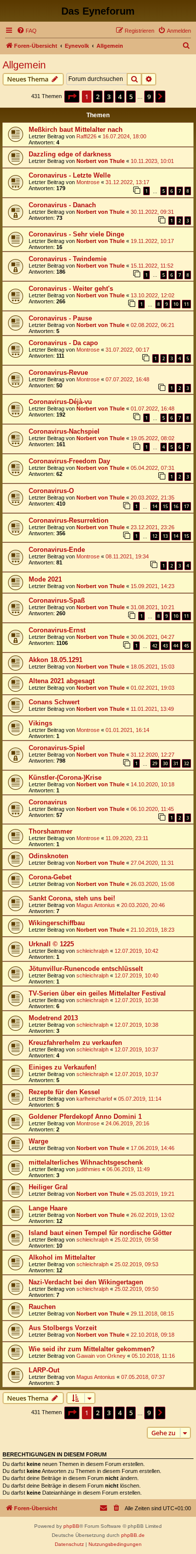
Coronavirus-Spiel (57, 748)
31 (175, 763)
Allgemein (24, 64)
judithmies (88, 1169)
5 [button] (131, 96)
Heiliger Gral (48, 1187)
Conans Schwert (54, 702)
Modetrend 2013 (53, 1018)
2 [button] (98, 96)
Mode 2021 (45, 579)
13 (165, 536)
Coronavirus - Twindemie (68, 259)
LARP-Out (44, 1370)
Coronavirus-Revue (58, 372)
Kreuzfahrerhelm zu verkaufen (75, 1042)
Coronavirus (48, 802)
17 (186, 506)
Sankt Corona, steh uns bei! (72, 898)
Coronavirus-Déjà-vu (60, 401)
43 (165, 645)
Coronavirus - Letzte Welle (70, 175)
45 (186, 645)
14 (154, 506)
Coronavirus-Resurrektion (69, 520)
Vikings (40, 723)
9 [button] (149, 96)
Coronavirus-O (51, 491)
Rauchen (42, 1307)
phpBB (71, 1526)
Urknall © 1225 (51, 944)
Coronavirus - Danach (62, 205)
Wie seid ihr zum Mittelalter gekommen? (92, 1349)
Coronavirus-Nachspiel (64, 431)
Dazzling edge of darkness (70, 154)
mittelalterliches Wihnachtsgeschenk (86, 1162)
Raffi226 (86, 136)
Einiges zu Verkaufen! (62, 1067)
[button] (71, 97)
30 (165, 763)
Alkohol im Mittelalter (62, 1257)
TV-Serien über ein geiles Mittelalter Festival (97, 993)
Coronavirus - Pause (60, 318)
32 (186, 763)
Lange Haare (48, 1208)
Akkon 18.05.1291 (55, 660)
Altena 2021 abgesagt (61, 681)
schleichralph (92, 951)
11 (186, 304)
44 (175, 645)
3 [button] (109, 96)
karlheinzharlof (94, 1099)
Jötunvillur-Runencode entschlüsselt (86, 968)
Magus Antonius (95, 905)
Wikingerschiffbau (57, 923)
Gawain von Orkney (101, 1356)
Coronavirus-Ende (57, 549)
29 (154, 763)
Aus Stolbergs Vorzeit (62, 1328)
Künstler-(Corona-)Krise (65, 777)
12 (154, 536)
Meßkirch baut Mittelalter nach (76, 129)
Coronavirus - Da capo (63, 343)
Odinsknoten (48, 856)
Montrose (88, 182)
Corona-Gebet (50, 877)
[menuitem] (27, 31)
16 (175, 506)
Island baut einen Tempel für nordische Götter (100, 1233)
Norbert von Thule (100, 161)
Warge (38, 1141)
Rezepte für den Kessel (64, 1092)
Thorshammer (50, 831)
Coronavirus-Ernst (57, 630)
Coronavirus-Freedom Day (69, 461)
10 (175, 304)
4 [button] (120, 96)
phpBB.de (133, 1535)
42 (154, 645)
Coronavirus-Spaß (57, 600)
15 (165, 506)
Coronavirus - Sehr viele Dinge (76, 234)
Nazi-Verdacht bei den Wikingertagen (86, 1282)
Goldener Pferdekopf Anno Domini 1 (85, 1116)
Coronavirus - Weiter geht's (71, 288)
